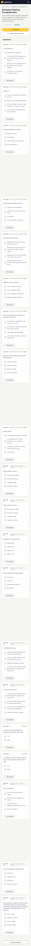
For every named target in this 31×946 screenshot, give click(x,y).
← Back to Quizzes (15, 942)
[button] (15, 52)
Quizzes (8, 6)
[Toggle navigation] (28, 2)
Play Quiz (16, 29)
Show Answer (9, 80)
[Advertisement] (15, 175)
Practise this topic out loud (15, 33)
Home (3, 6)
